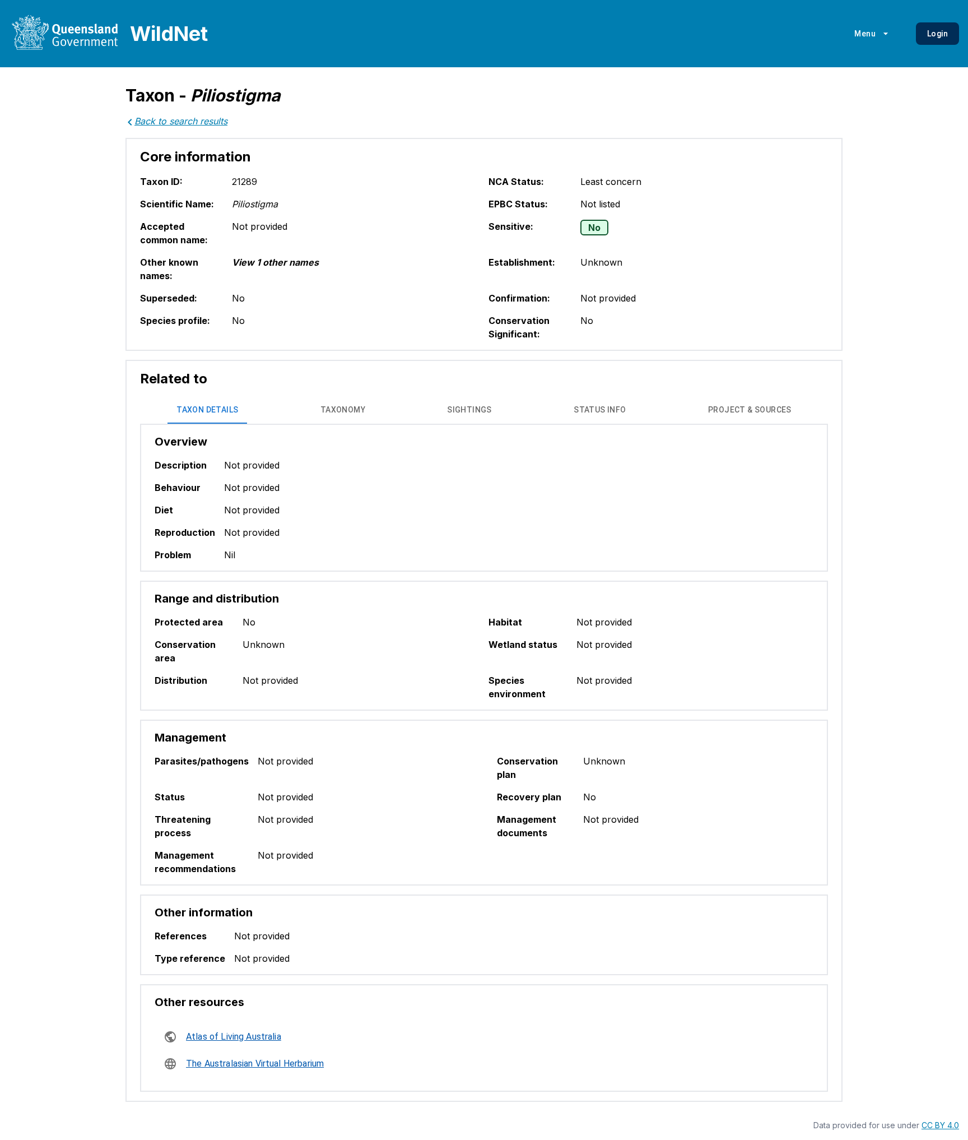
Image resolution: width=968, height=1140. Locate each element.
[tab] (207, 410)
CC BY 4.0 (940, 1125)
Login (937, 33)
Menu (865, 33)
